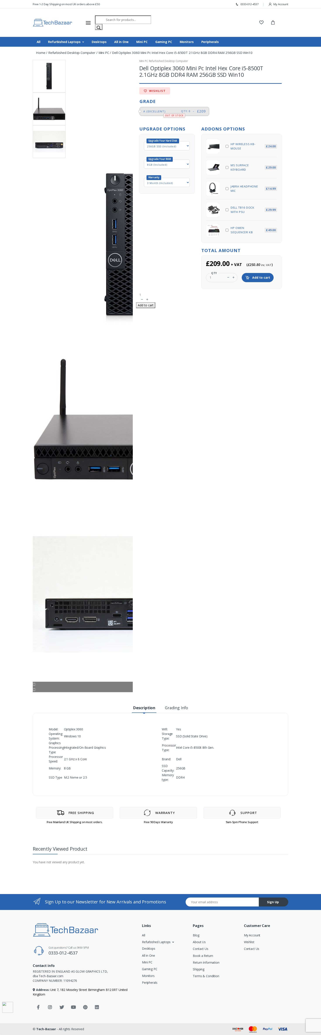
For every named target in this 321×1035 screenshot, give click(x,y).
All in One (121, 42)
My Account (280, 4)
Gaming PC (163, 42)
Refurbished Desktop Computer (71, 52)
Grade (148, 101)
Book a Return (203, 956)
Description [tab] (144, 707)
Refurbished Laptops (64, 42)
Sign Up (273, 902)
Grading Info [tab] (176, 707)
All (39, 42)
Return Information (206, 962)
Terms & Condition (206, 976)
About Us (199, 942)
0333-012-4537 (249, 4)
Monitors (187, 42)
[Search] (98, 27)
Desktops (99, 42)
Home (40, 52)
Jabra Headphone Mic (253, 188)
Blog (196, 935)
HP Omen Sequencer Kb (253, 230)
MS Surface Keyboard (253, 167)
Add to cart (260, 277)
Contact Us (200, 949)
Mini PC (141, 42)
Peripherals (210, 42)
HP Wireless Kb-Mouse (253, 146)
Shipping (198, 969)
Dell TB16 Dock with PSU (253, 210)
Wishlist (157, 91)
